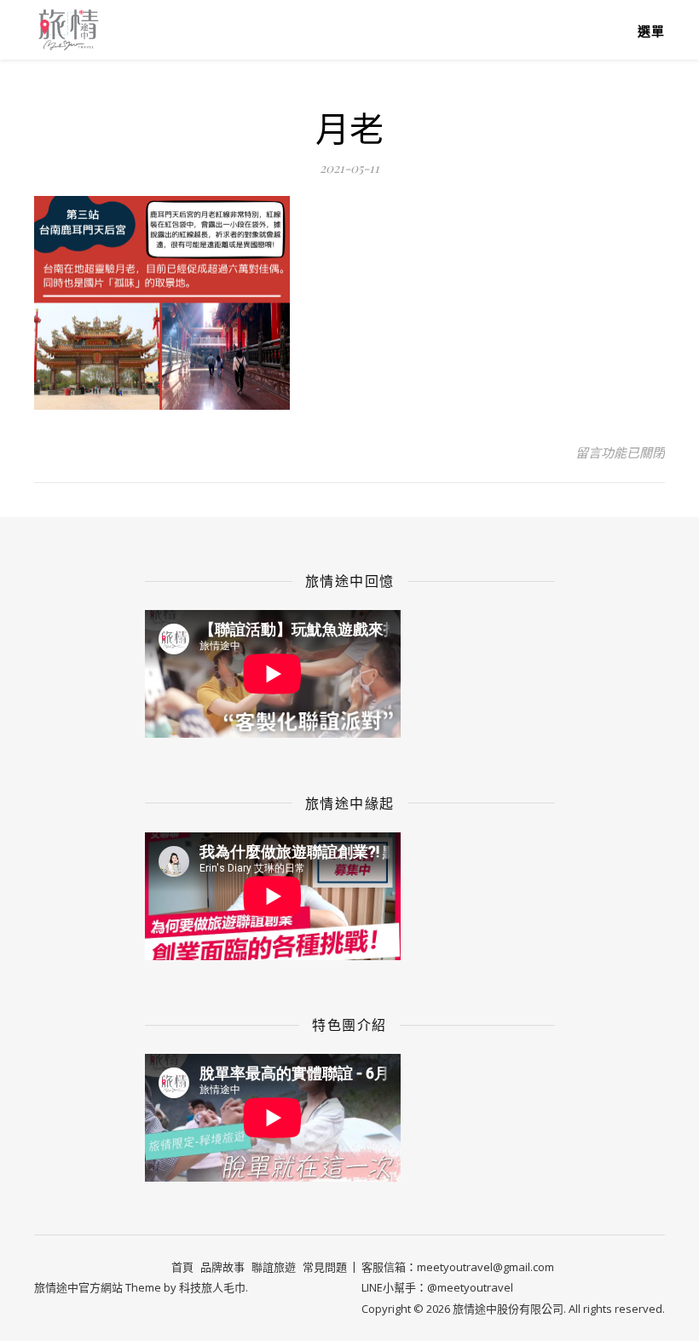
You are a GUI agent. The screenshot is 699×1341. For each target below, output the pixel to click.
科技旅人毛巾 (212, 1287)
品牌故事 (222, 1267)
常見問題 (325, 1267)
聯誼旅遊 (273, 1267)
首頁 (182, 1267)
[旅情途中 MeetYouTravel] (68, 29)
